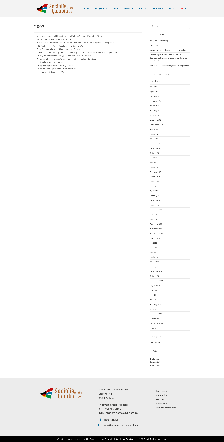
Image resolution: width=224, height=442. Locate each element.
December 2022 (156, 177)
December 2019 (156, 271)
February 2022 (155, 195)
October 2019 (155, 276)
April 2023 (154, 167)
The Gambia (157, 8)
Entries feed (154, 359)
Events (142, 8)
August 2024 (155, 129)
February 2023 (155, 172)
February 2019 (155, 304)
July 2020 (153, 243)
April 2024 (154, 134)
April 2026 (154, 91)
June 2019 (154, 295)
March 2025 (154, 106)
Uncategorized (155, 342)
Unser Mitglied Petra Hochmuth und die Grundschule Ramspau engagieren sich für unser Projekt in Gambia (168, 58)
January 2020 (155, 266)
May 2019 (154, 299)
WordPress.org (156, 365)
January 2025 (155, 115)
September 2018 (156, 323)
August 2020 (155, 238)
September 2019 (156, 281)
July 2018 (153, 328)
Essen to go (154, 45)
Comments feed (156, 362)
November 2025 (156, 101)
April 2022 (154, 191)
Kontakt (160, 399)
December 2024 (156, 120)
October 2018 (155, 318)
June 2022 (154, 186)
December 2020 (156, 224)
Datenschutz (162, 395)
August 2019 (155, 285)
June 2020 (154, 247)
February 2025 (155, 110)
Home (86, 8)
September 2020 (156, 233)
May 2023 (154, 162)
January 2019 (155, 309)
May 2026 (154, 87)
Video (172, 8)
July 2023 (153, 158)
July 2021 (153, 214)
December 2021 (156, 200)
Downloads (161, 403)
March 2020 (154, 262)
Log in (152, 356)
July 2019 (153, 290)
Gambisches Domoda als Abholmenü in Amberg (168, 50)
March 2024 (154, 139)
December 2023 (156, 148)
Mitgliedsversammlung (159, 40)
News (115, 8)
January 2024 (155, 143)
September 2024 (156, 125)
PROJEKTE (99, 8)
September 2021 (156, 210)
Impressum (161, 391)
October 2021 (155, 205)
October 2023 (155, 153)
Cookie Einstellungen (166, 407)
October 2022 (155, 181)
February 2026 (155, 96)
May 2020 (154, 252)
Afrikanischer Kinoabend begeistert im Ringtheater (169, 65)
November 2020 (156, 229)
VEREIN (127, 8)
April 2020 (154, 257)
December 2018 (156, 314)
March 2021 (154, 219)
